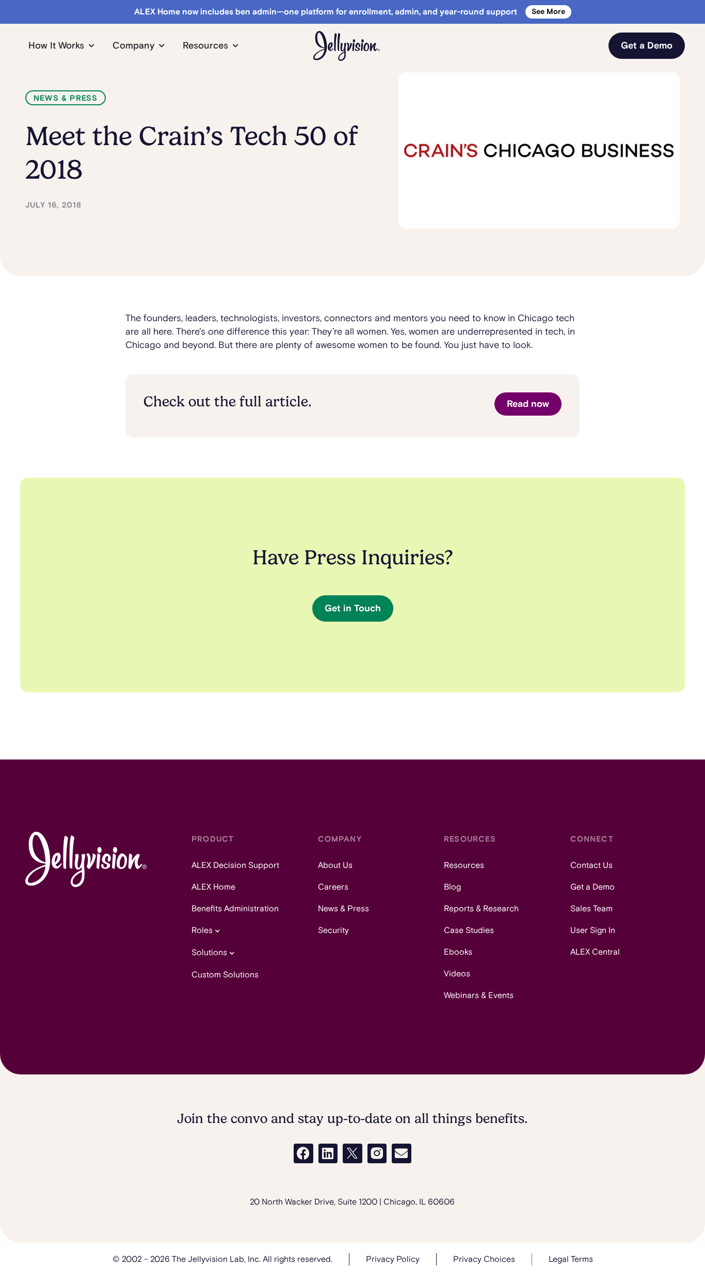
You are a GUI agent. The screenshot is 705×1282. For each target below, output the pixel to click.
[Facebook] (303, 1153)
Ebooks (458, 952)
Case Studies (469, 930)
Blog (452, 887)
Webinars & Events (479, 995)
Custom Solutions (225, 975)
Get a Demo (592, 887)
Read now (528, 404)
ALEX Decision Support (235, 865)
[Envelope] (401, 1153)
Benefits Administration (235, 909)
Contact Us (591, 865)
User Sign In (592, 930)
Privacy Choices (484, 1259)
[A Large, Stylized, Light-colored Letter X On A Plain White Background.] (352, 1153)
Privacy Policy (393, 1259)
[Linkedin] (328, 1153)
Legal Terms (571, 1259)
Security (333, 930)
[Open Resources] (235, 46)
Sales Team (591, 909)
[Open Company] (161, 46)
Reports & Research (481, 909)
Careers (333, 887)
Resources (464, 865)
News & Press (66, 98)
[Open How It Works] (91, 46)
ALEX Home (213, 887)
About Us (335, 865)
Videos (457, 974)
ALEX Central (595, 952)
